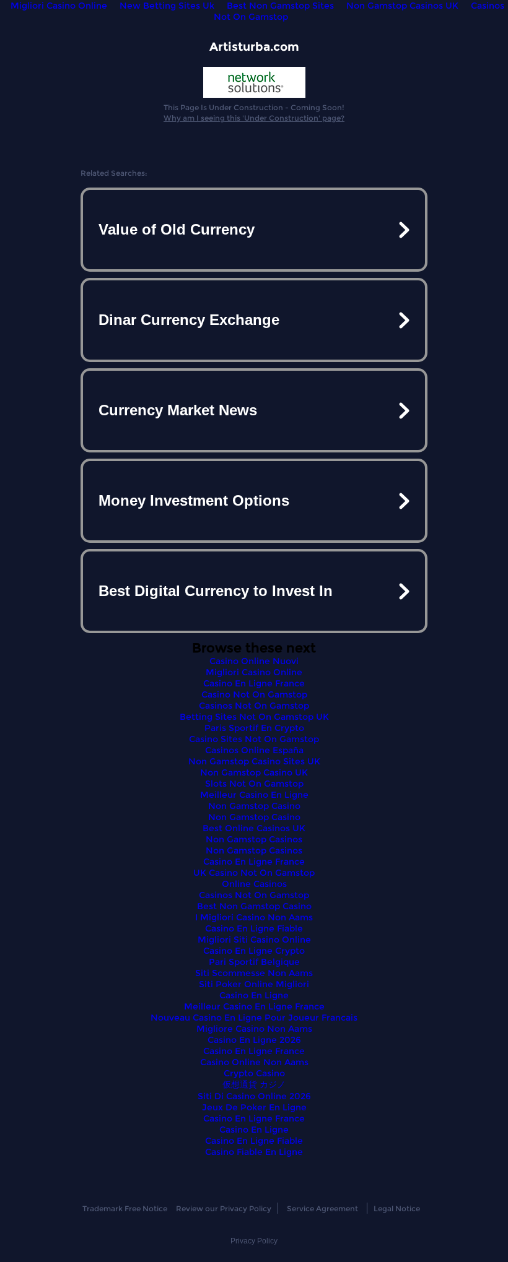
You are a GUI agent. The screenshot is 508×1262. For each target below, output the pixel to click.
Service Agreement (322, 1208)
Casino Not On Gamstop (254, 694)
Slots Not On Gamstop (254, 783)
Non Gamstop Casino (254, 805)
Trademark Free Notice (124, 1208)
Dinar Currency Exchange (189, 319)
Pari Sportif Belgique (254, 961)
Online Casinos (254, 883)
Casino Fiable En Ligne (254, 1151)
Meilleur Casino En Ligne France (254, 1006)
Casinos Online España (254, 750)
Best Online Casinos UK (254, 828)
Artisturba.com (254, 47)
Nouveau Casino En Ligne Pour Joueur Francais (254, 1017)
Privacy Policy (254, 1241)
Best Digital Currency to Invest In (216, 590)
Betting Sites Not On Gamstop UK (254, 716)
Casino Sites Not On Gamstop (254, 739)
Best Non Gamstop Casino (254, 906)
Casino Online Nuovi (254, 661)
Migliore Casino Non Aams (254, 1028)
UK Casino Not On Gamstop (254, 872)
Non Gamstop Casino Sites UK (254, 761)
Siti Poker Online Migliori (254, 984)
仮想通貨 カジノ (254, 1084)
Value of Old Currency (177, 229)
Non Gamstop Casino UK (254, 772)
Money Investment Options (194, 500)
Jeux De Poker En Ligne (254, 1107)
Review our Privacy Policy (223, 1208)
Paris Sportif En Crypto (254, 727)
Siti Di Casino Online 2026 (254, 1096)
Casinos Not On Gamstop (254, 705)
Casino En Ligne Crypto (254, 950)
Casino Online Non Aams (254, 1062)
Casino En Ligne (254, 995)
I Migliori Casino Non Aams (254, 917)
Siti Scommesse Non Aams (254, 973)
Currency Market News (178, 410)
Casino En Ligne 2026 (254, 1039)
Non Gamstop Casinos (254, 839)
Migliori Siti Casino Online (254, 939)
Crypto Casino (254, 1073)
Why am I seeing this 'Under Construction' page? (254, 118)
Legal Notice (397, 1208)
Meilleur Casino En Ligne (254, 794)
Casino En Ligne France (254, 683)
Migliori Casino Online (254, 672)
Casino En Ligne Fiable (254, 928)
